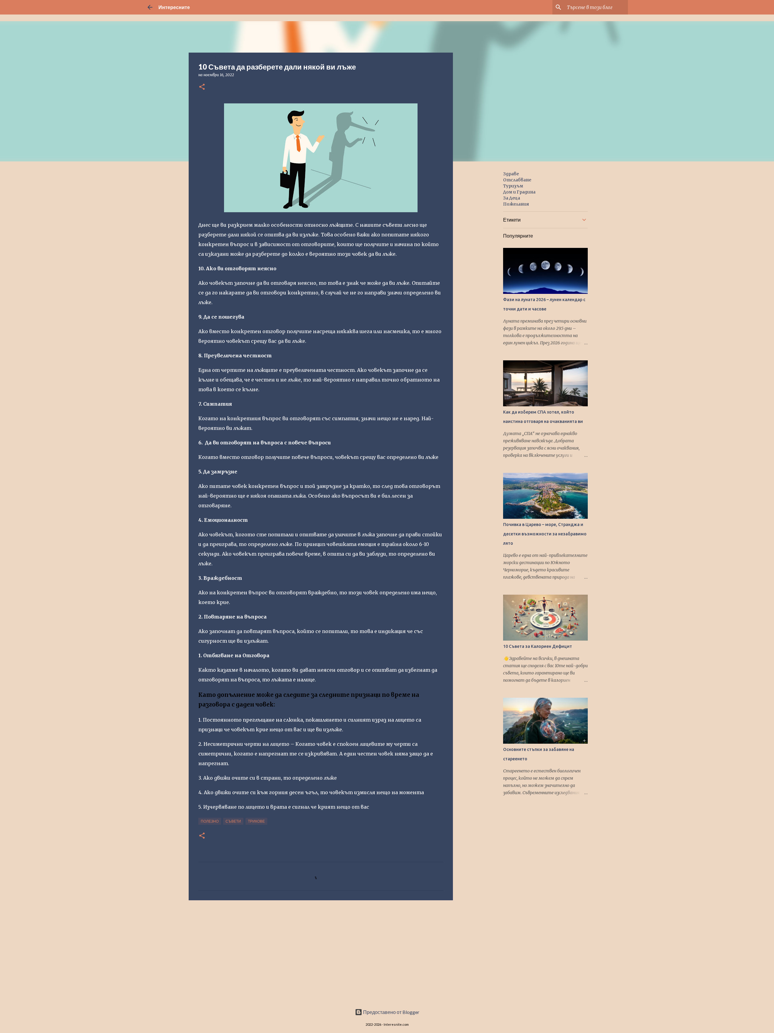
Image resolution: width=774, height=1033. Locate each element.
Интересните (174, 7)
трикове (256, 821)
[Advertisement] (320, 951)
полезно (210, 821)
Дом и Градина (519, 192)
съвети (233, 821)
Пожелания (516, 204)
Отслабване (517, 180)
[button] (202, 87)
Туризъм (513, 186)
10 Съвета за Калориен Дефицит (537, 646)
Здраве (511, 174)
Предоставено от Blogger (390, 1012)
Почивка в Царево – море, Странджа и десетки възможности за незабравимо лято (545, 534)
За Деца (511, 198)
